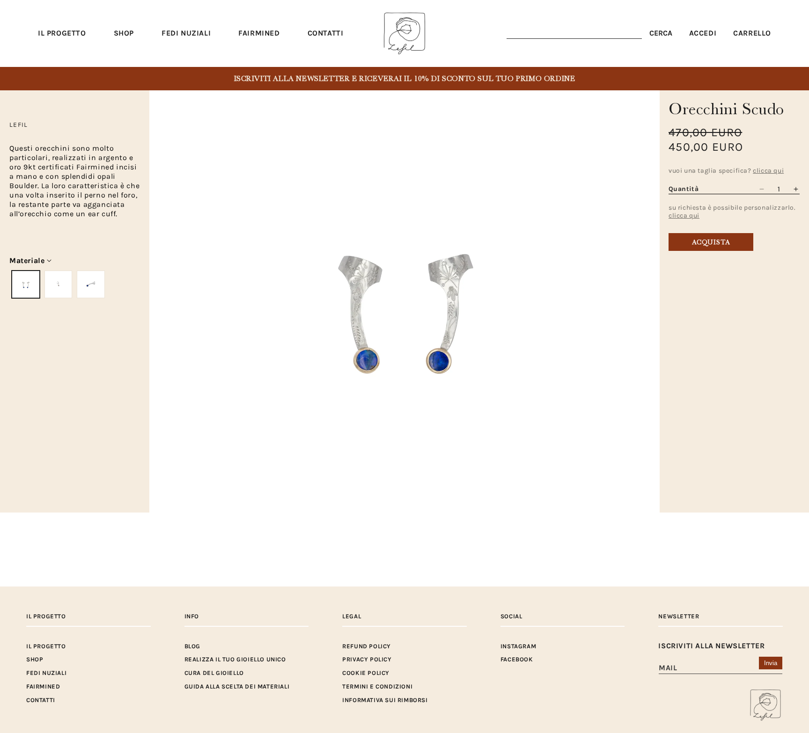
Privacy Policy (366, 659)
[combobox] (574, 33)
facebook (516, 659)
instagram (518, 646)
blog (192, 646)
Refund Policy (366, 646)
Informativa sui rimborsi (384, 700)
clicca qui (684, 216)
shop (34, 659)
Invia (770, 663)
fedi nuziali (46, 672)
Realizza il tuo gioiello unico (235, 659)
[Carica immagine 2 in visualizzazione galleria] (58, 285)
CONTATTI (40, 700)
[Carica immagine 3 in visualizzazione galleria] (91, 285)
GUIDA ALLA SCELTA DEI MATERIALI (237, 686)
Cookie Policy (366, 672)
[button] (124, 33)
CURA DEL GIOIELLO (214, 672)
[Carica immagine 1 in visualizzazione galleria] (26, 285)
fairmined (43, 686)
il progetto (46, 646)
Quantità (684, 189)
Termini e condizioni (377, 686)
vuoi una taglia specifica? (726, 171)
